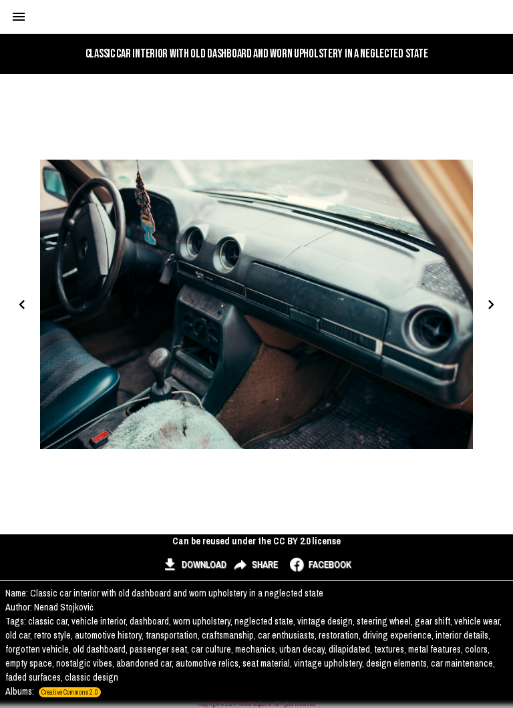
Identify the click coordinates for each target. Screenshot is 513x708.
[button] (194, 564)
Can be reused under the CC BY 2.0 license (256, 541)
